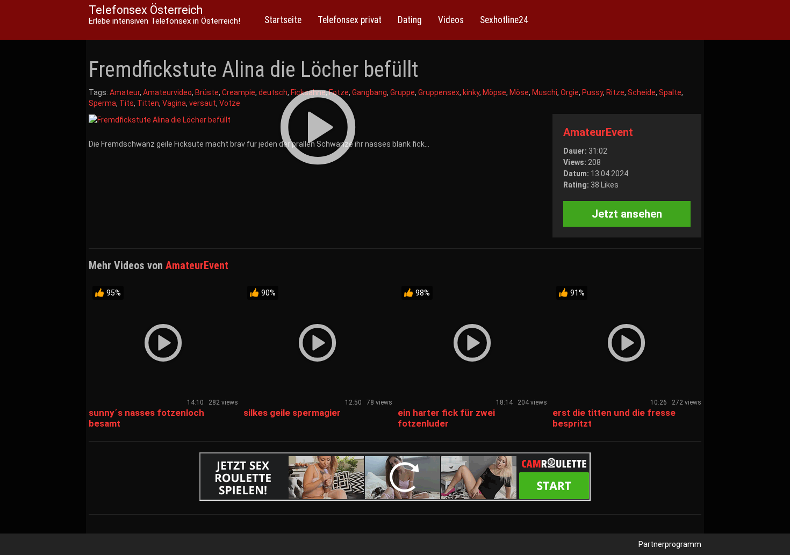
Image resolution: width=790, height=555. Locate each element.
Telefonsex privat (350, 20)
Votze (229, 103)
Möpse (494, 92)
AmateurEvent (598, 132)
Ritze (615, 92)
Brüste (207, 92)
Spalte (670, 92)
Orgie (570, 92)
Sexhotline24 (504, 20)
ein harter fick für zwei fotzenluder (446, 418)
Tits (126, 103)
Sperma (102, 103)
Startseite (282, 20)
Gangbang (369, 92)
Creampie (238, 92)
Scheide (642, 92)
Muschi (544, 92)
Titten (148, 103)
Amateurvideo (167, 92)
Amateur (125, 92)
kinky (471, 92)
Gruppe (402, 92)
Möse (519, 92)
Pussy (592, 92)
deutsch (273, 92)
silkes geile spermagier (292, 412)
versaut (202, 103)
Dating (410, 20)
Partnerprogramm (669, 544)
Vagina (174, 103)
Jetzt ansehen (627, 213)
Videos (451, 20)
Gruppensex (438, 92)
